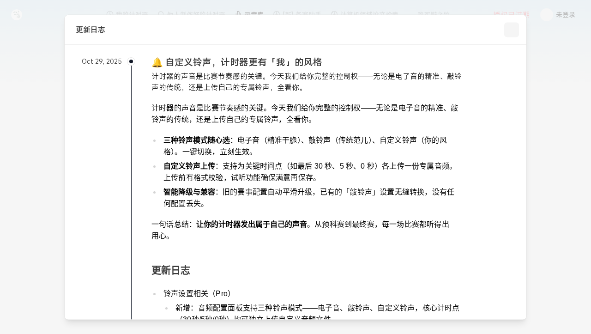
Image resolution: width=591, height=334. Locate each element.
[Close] (511, 29)
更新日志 (170, 269)
